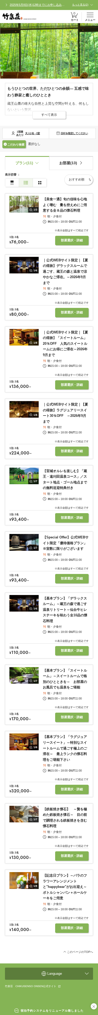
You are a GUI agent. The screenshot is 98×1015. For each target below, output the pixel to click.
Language (54, 974)
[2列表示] (40, 182)
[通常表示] (12, 182)
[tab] (71, 163)
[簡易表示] (26, 182)
